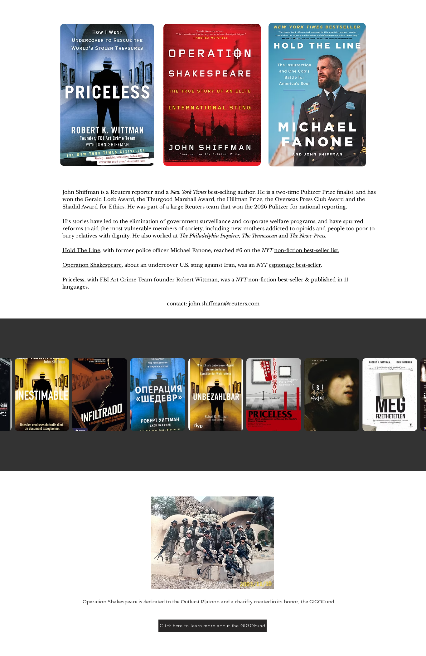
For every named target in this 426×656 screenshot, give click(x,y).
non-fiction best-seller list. (306, 250)
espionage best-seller (295, 265)
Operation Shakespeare (92, 265)
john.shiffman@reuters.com (224, 303)
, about (131, 265)
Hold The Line (81, 250)
